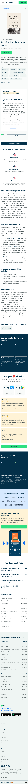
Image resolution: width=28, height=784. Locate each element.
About (2, 751)
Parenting (4, 72)
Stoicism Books (4, 686)
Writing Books (4, 679)
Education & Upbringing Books (8, 689)
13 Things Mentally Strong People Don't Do (10, 663)
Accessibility (13, 772)
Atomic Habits (4, 644)
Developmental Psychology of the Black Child (9, 612)
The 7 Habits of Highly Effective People (10, 649)
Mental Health (14, 75)
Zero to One (4, 659)
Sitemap (11, 769)
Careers (3, 754)
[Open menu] (3, 2)
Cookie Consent (5, 772)
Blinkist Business (4, 735)
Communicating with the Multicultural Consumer (9, 607)
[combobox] (6, 777)
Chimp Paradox (4, 603)
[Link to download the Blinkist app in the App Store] (6, 714)
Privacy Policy (13, 771)
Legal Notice (18, 769)
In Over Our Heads (5, 624)
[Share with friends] (26, 8)
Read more (13, 128)
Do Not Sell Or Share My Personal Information (11, 773)
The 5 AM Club (4, 646)
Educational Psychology (17, 72)
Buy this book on (11, 143)
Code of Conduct (5, 759)
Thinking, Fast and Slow (6, 657)
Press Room (4, 761)
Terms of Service (5, 771)
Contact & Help (4, 740)
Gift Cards (3, 737)
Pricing (2, 732)
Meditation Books (5, 681)
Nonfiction (5, 69)
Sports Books (4, 692)
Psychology (6, 8)
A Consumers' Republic (6, 598)
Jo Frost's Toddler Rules (6, 626)
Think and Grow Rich (6, 667)
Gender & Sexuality (16, 78)
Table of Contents (5, 82)
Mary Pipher (4, 45)
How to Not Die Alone (6, 621)
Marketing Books (5, 699)
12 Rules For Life (4, 654)
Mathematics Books (5, 684)
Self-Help (4, 75)
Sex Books (3, 694)
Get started (23, 2)
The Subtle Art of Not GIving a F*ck (9, 670)
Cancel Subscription (5, 742)
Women (23, 75)
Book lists (3, 723)
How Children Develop (6, 619)
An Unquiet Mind (5, 600)
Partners (3, 756)
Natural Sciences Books (6, 676)
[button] (14, 569)
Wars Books (4, 697)
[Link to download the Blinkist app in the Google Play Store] (16, 714)
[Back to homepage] (9, 2)
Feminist (13, 69)
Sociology (5, 78)
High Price (3, 616)
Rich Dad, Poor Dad (5, 651)
